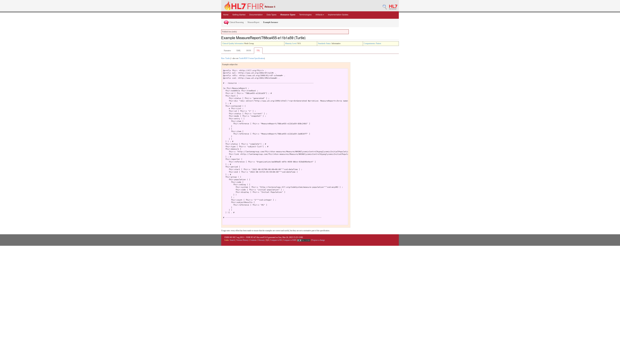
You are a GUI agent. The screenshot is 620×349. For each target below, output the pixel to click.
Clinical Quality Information (233, 43)
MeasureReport (253, 22)
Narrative (227, 50)
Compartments (369, 43)
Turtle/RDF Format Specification (251, 58)
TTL (258, 50)
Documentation (256, 14)
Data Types (271, 14)
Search (232, 240)
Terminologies (305, 14)
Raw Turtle (225, 58)
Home (225, 14)
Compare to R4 (276, 240)
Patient (378, 43)
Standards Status (324, 43)
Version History (242, 240)
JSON (248, 50)
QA (267, 240)
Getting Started (238, 14)
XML (238, 50)
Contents (253, 240)
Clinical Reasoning (236, 22)
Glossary (261, 240)
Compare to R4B (289, 240)
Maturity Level (290, 43)
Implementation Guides (338, 14)
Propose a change (318, 240)
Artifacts (318, 14)
